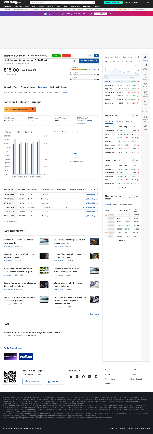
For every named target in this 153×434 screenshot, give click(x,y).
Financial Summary (10, 92)
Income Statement (24, 92)
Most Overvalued (126, 204)
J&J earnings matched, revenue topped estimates (68, 284)
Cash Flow (48, 92)
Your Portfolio (110, 379)
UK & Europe (89, 9)
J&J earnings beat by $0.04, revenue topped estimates (20, 255)
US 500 (107, 96)
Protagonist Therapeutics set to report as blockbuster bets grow (18, 270)
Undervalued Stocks (139, 9)
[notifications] (144, 2)
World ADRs (63, 9)
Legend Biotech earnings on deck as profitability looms (70, 255)
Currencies (109, 57)
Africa (114, 9)
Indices (117, 57)
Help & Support (136, 379)
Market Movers (112, 115)
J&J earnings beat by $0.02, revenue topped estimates (70, 241)
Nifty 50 (107, 81)
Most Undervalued (111, 204)
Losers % (129, 121)
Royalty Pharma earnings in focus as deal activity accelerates (20, 284)
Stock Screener (75, 6)
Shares (7, 9)
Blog (106, 370)
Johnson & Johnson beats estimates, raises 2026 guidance (20, 299)
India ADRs (72, 9)
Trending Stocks (112, 160)
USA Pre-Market (34, 9)
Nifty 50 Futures (110, 92)
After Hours (44, 9)
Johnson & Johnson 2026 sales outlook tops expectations (68, 270)
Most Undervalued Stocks (113, 197)
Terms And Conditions (117, 428)
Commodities (127, 57)
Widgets (108, 384)
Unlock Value (92, 69)
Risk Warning (145, 428)
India (26, 9)
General (7, 87)
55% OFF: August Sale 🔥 (113, 2)
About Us (133, 370)
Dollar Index (109, 103)
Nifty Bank (108, 89)
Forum (64, 87)
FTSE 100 (108, 99)
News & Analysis (28, 87)
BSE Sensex (109, 85)
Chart (15, 87)
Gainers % (119, 121)
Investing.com (8, 246)
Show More (94, 314)
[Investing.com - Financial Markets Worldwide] (12, 2)
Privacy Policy (133, 428)
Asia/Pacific (107, 9)
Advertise (134, 374)
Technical (54, 87)
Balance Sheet (38, 92)
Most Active (109, 121)
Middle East (98, 9)
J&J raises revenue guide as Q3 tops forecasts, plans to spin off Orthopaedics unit (70, 300)
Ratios (57, 92)
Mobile (107, 374)
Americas (80, 9)
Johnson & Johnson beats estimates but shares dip (20, 241)
